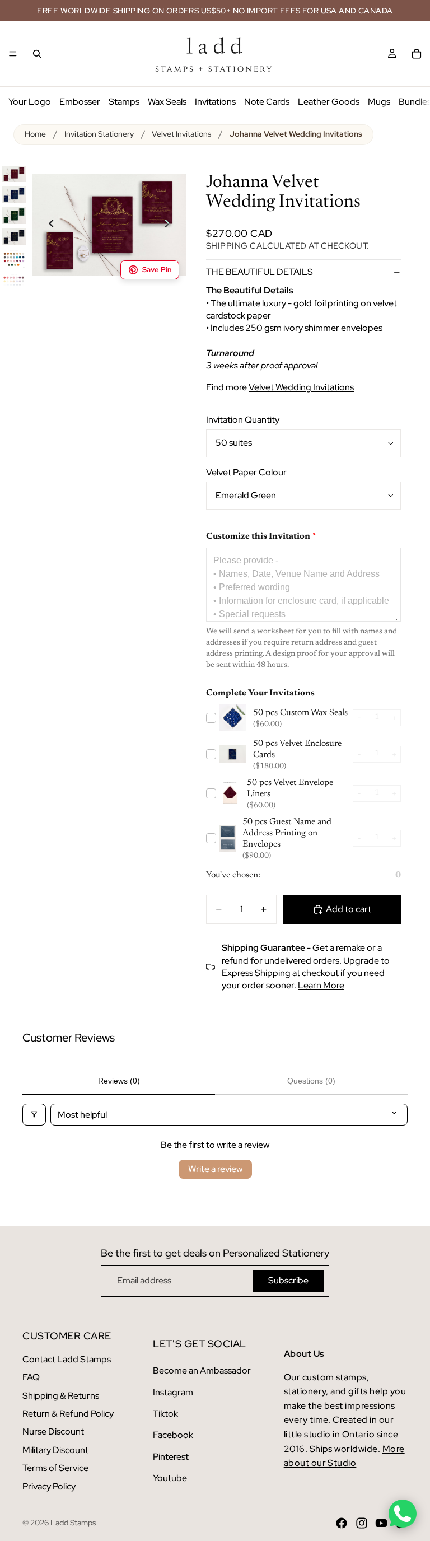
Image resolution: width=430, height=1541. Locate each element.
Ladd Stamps (73, 1522)
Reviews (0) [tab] (119, 1080)
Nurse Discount (53, 1431)
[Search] (37, 53)
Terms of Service (55, 1468)
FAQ (31, 1377)
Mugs (379, 102)
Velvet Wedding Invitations (301, 387)
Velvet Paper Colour (246, 472)
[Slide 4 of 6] (14, 236)
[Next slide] (173, 225)
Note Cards (266, 102)
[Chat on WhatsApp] (403, 1514)
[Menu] (13, 54)
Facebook (173, 1435)
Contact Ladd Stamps (66, 1359)
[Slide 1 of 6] (14, 174)
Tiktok (165, 1413)
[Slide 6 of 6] (14, 283)
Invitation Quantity (242, 420)
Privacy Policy (49, 1486)
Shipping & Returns (60, 1396)
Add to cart (348, 909)
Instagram (173, 1392)
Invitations (215, 102)
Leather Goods (328, 102)
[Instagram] (361, 1523)
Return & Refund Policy (68, 1413)
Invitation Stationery (99, 134)
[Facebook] (341, 1523)
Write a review (215, 1169)
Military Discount (55, 1450)
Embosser (79, 102)
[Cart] (416, 53)
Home (35, 134)
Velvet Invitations (181, 134)
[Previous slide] (44, 225)
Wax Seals (167, 102)
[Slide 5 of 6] (14, 259)
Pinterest (171, 1457)
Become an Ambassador (202, 1370)
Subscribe (288, 1280)
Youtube (170, 1478)
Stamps (124, 102)
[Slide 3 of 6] (14, 215)
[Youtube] (381, 1523)
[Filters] (34, 1115)
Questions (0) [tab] (311, 1080)
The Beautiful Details (259, 272)
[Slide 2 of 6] (14, 194)
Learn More (321, 985)
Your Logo (29, 102)
